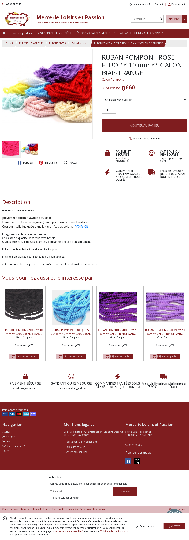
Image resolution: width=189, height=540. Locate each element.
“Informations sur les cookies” (67, 531)
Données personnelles (75, 451)
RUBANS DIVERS (57, 43)
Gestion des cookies (74, 446)
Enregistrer (51, 162)
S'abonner (125, 491)
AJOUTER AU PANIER (144, 125)
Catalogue (9, 436)
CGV (6, 451)
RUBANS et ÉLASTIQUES (31, 43)
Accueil (9, 43)
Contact (159, 4)
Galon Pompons (79, 43)
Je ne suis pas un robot (67, 497)
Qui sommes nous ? (14, 446)
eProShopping (99, 509)
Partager (27, 162)
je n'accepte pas (145, 526)
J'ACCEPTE (174, 526)
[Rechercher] (161, 18)
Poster (73, 162)
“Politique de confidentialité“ (114, 531)
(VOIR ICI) (81, 227)
